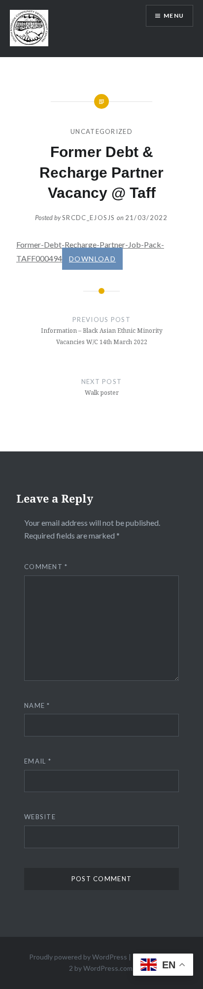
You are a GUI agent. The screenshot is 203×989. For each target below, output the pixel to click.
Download (92, 259)
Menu (174, 15)
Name (37, 705)
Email (37, 761)
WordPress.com (108, 968)
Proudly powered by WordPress (78, 957)
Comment (46, 567)
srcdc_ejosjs (88, 218)
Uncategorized (101, 131)
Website (40, 817)
